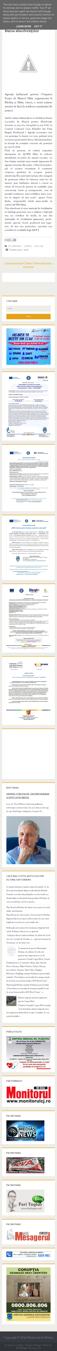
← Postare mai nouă (13, 263)
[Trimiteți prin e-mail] (6, 239)
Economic (15, 246)
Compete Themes (24, 1345)
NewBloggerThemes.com (28, 1348)
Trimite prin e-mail (18, 249)
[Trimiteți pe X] (11, 239)
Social (39, 246)
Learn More (23, 26)
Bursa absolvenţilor (22, 30)
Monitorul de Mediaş (40, 1338)
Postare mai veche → (43, 263)
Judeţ (28, 246)
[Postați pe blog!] (8, 239)
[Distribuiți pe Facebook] (14, 239)
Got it (38, 26)
